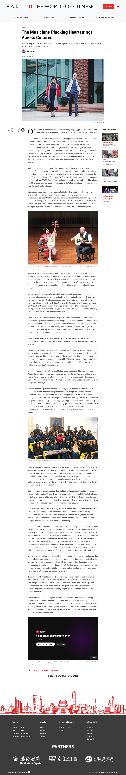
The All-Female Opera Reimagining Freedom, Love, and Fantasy (110, 200)
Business (16, 733)
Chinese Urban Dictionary (105, 17)
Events (61, 730)
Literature (24, 733)
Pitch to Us (90, 736)
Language (16, 736)
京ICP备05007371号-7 (112, 772)
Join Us (89, 733)
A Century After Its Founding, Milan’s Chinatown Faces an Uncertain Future (110, 181)
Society (15, 727)
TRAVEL (105, 159)
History (23, 727)
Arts (22, 730)
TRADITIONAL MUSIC (41, 670)
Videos (42, 736)
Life (14, 730)
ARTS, (104, 195)
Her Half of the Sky (77, 17)
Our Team (90, 730)
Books (42, 730)
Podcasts (43, 733)
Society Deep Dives (21, 17)
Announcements (64, 727)
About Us (90, 727)
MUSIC (24, 27)
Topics (15, 722)
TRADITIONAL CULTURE (108, 142)
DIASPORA (54, 670)
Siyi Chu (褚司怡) (32, 51)
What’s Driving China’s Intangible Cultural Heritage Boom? (109, 146)
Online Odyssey (49, 17)
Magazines (43, 727)
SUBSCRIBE (108, 6)
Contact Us (90, 739)
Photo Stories (25, 736)
